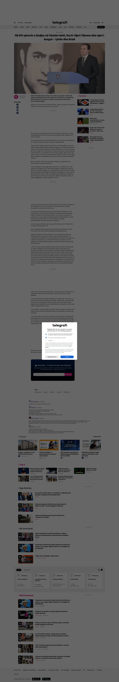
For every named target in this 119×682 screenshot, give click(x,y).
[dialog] (59, 341)
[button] (59, 341)
